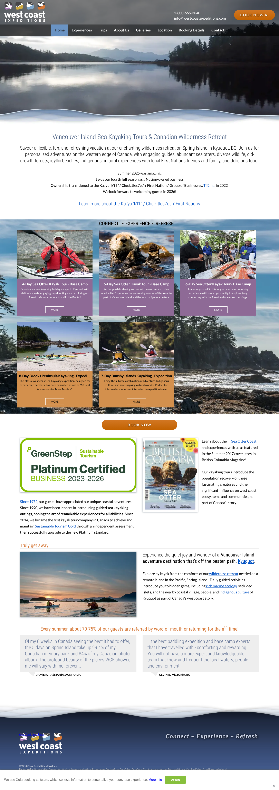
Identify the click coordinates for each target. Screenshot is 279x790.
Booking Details (191, 30)
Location (165, 30)
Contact (217, 30)
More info (155, 779)
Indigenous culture (234, 592)
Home (60, 30)
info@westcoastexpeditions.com (200, 18)
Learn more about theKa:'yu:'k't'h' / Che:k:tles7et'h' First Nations (139, 204)
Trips (103, 30)
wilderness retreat (223, 573)
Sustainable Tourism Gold (55, 526)
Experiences (82, 30)
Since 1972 (28, 501)
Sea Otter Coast (244, 441)
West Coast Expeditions (31, 734)
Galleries (143, 30)
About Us (121, 30)
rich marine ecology (221, 586)
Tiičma (208, 185)
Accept (175, 779)
